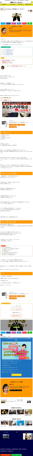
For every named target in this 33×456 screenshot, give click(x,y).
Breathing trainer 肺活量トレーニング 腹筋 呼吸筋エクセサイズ (18, 122)
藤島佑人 (4, 33)
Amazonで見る (13, 124)
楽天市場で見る (21, 124)
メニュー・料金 (12, 4)
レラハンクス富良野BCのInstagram (7, 53)
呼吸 (1, 336)
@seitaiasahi (19, 42)
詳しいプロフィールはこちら (14, 34)
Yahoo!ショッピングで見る (13, 298)
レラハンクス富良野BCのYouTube (7, 54)
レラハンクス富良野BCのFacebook (7, 50)
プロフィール (20, 4)
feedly (17, 327)
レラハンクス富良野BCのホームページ (8, 49)
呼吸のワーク (5, 336)
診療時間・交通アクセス (28, 4)
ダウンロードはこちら (16, 374)
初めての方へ (4, 4)
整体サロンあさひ (16, 2)
